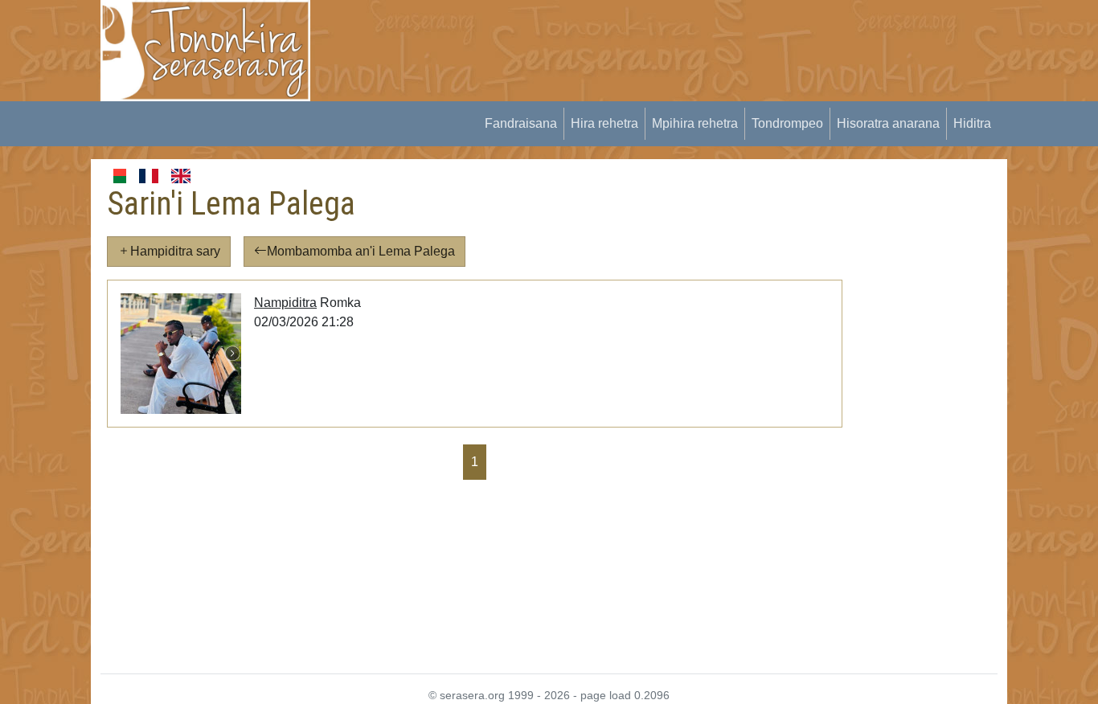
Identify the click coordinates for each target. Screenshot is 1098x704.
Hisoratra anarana (888, 123)
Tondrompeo (787, 123)
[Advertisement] (622, 36)
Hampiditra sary (175, 251)
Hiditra (972, 123)
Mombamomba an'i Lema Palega (361, 251)
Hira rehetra (604, 123)
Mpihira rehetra (695, 123)
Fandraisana (521, 123)
